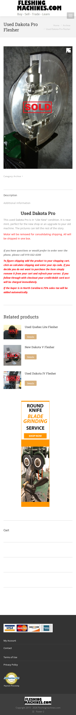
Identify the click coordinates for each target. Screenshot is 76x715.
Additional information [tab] (17, 203)
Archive (17, 176)
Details (30, 336)
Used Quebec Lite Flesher (41, 327)
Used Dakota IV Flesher (40, 373)
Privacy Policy (11, 664)
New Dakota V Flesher (39, 347)
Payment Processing (11, 686)
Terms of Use (10, 657)
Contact (8, 648)
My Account (10, 640)
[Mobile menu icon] (70, 15)
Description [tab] (10, 195)
